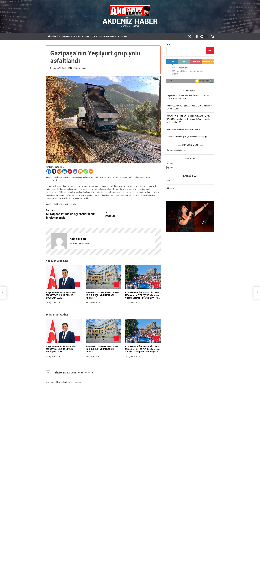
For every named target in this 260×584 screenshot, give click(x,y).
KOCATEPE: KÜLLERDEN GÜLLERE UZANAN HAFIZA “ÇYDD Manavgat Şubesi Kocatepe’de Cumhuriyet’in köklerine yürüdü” (142, 296)
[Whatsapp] (85, 171)
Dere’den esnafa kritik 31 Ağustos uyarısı (183, 129)
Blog (168, 181)
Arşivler (169, 163)
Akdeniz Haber (130, 21)
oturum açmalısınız (73, 382)
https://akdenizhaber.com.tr (80, 243)
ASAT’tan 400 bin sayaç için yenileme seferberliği (186, 136)
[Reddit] (59, 171)
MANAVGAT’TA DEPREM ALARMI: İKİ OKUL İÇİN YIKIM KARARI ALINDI (102, 295)
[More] (91, 171)
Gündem (170, 188)
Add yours (89, 373)
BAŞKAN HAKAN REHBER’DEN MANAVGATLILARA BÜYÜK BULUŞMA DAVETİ (61, 295)
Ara (168, 44)
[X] (54, 171)
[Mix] (80, 171)
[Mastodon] (75, 171)
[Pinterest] (69, 171)
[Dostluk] (256, 293)
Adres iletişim (54, 36)
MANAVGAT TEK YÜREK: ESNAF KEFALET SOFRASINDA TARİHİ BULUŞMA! (94, 36)
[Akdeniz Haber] (59, 241)
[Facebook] (48, 171)
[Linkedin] (64, 171)
